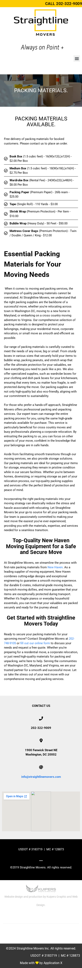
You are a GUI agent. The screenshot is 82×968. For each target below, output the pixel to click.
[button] (76, 58)
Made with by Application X (41, 963)
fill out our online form (35, 643)
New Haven (55, 567)
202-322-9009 (69, 3)
